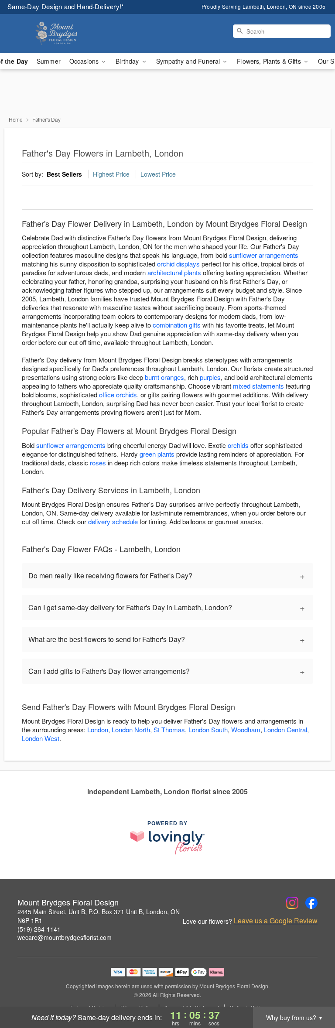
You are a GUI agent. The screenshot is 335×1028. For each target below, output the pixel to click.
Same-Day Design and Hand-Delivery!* (65, 6)
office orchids (118, 394)
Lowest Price (158, 174)
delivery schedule (113, 521)
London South (208, 729)
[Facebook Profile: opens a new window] (311, 903)
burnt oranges (164, 377)
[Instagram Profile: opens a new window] (292, 903)
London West (40, 738)
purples (210, 377)
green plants (157, 453)
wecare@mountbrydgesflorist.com (64, 937)
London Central (285, 729)
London (97, 729)
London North (131, 729)
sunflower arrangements (263, 255)
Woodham (245, 729)
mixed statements (258, 385)
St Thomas (169, 729)
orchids (238, 445)
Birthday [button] (128, 61)
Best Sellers (64, 174)
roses (98, 462)
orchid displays (178, 263)
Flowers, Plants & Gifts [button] (269, 61)
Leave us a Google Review (276, 921)
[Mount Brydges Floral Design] (57, 33)
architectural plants (174, 272)
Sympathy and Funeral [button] (189, 61)
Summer (49, 61)
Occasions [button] (84, 61)
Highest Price (111, 174)
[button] (312, 991)
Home (16, 119)
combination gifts (177, 324)
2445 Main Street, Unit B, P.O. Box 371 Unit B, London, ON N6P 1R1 (98, 916)
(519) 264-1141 (39, 929)
